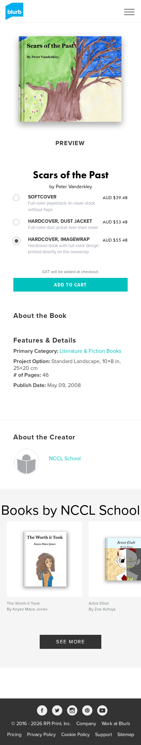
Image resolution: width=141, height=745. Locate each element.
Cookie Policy (75, 734)
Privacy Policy (41, 734)
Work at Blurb (116, 724)
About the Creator (44, 437)
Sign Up (102, 12)
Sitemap (125, 734)
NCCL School (65, 458)
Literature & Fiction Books (90, 351)
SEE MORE (70, 642)
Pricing (14, 734)
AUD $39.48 (115, 197)
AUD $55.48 (115, 240)
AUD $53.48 (115, 222)
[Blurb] (13, 14)
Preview (70, 143)
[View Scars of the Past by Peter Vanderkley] (70, 79)
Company (86, 724)
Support (103, 734)
